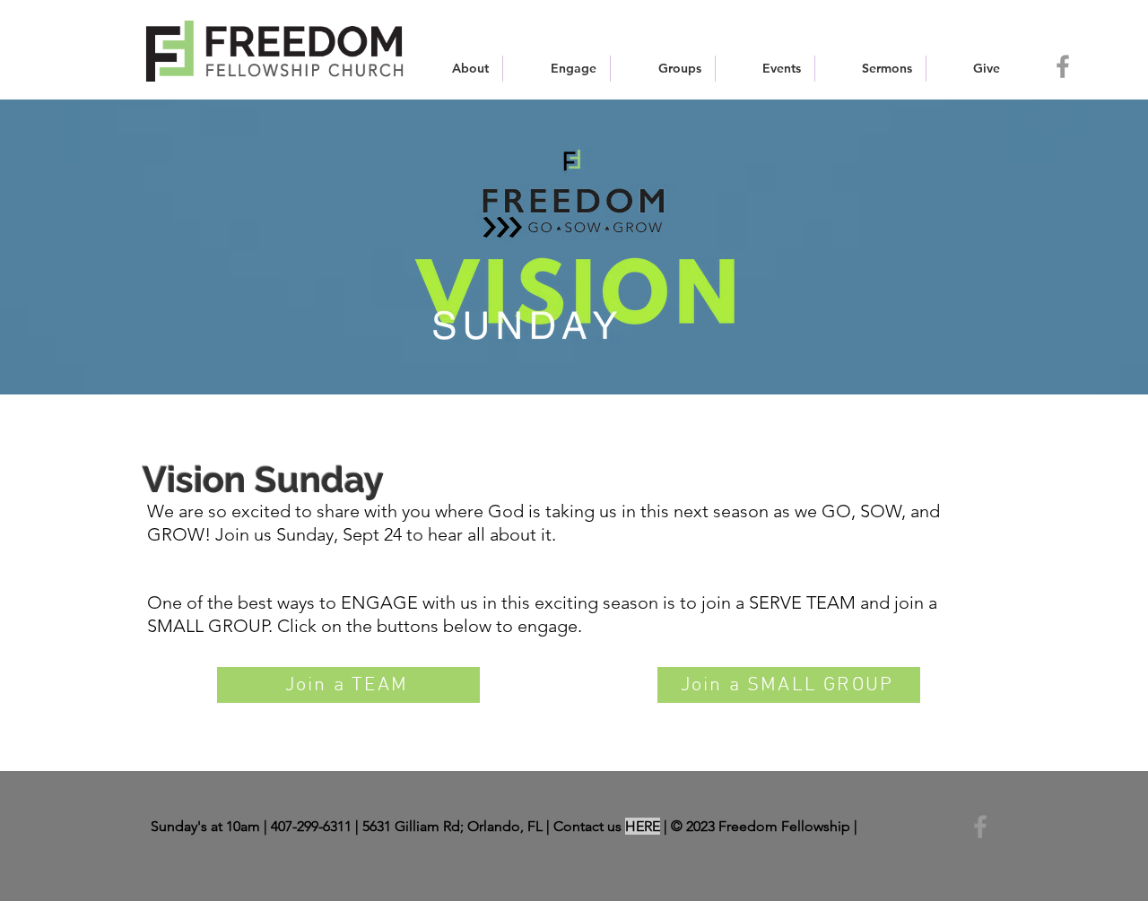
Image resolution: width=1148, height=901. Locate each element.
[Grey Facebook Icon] (1063, 66)
